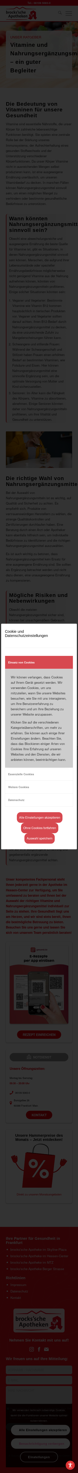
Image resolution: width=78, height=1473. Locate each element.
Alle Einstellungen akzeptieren (39, 817)
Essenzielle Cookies (21, 774)
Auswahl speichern (39, 838)
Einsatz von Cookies (21, 662)
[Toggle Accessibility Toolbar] (70, 1465)
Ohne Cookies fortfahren (39, 828)
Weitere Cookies (18, 787)
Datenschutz (16, 800)
